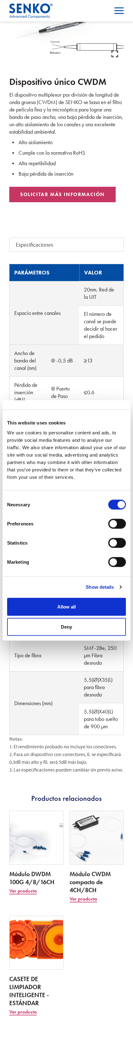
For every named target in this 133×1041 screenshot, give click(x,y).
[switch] (117, 524)
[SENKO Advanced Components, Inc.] (31, 7)
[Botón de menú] (119, 10)
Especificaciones (34, 244)
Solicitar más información (62, 194)
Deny (66, 626)
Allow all (66, 606)
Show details (100, 587)
